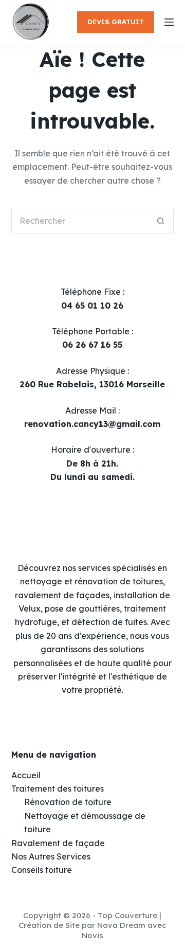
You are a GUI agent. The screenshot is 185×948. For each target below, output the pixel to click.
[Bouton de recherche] (161, 221)
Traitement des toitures (57, 788)
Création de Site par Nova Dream (81, 925)
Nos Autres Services (50, 856)
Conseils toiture (41, 870)
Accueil (26, 775)
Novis (92, 935)
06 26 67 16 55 (92, 344)
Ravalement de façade (58, 843)
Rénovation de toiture (68, 802)
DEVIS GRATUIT (115, 21)
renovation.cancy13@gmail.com (92, 424)
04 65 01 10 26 (92, 305)
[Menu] (169, 22)
